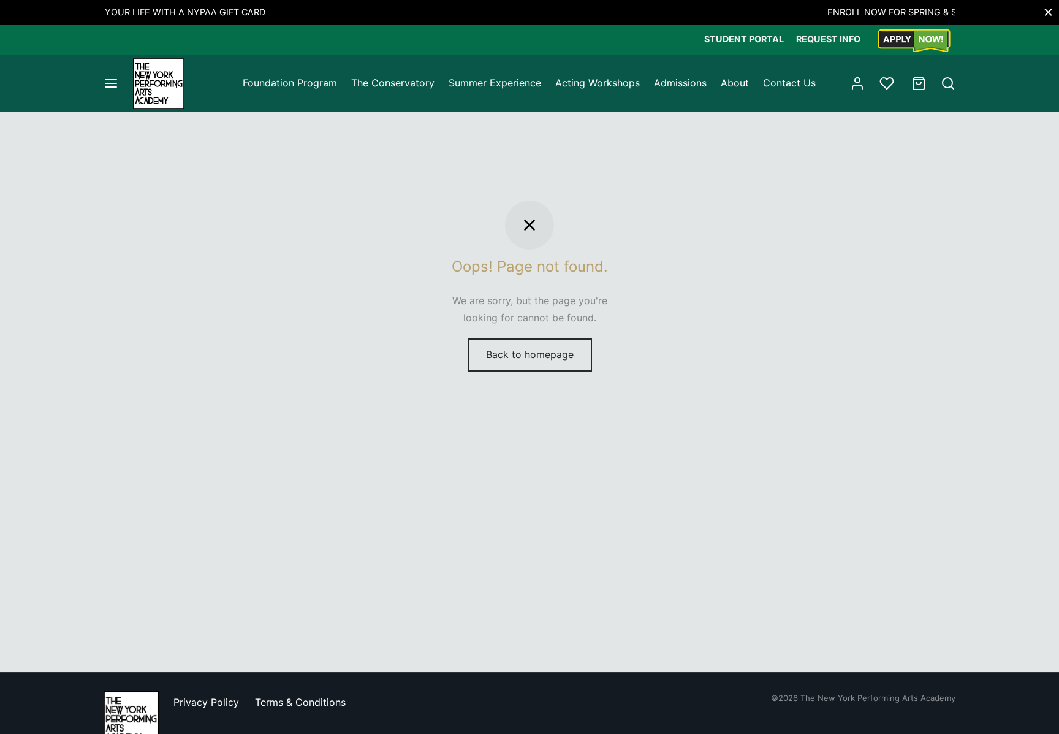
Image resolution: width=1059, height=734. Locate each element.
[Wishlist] (888, 83)
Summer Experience (495, 83)
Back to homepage (530, 354)
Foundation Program (290, 83)
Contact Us (789, 83)
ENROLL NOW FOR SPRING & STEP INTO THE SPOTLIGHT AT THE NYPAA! (593, 12)
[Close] (1048, 12)
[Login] (857, 83)
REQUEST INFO (828, 39)
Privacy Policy (206, 702)
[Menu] (111, 83)
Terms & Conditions (300, 702)
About (735, 83)
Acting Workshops (597, 83)
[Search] (948, 83)
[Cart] (918, 83)
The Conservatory (393, 83)
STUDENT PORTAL (744, 39)
